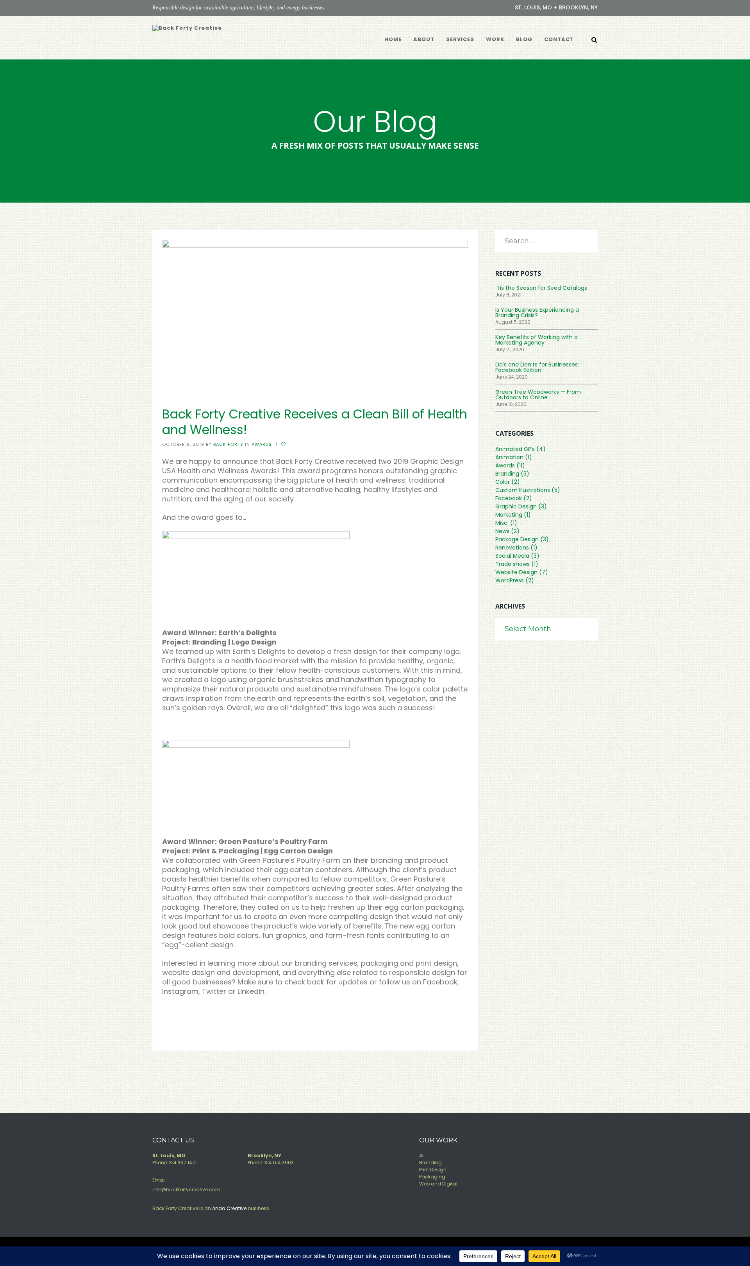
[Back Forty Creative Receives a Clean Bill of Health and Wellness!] (315, 315)
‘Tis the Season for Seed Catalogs (541, 288)
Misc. (502, 523)
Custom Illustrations (522, 490)
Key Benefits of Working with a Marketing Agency (536, 340)
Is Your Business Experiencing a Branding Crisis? (537, 312)
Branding (507, 474)
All (422, 1155)
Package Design (517, 539)
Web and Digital (438, 1183)
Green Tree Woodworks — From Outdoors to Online (538, 394)
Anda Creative (229, 1208)
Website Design (516, 572)
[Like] (284, 444)
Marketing (508, 515)
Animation (509, 457)
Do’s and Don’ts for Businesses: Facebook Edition (537, 367)
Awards (262, 444)
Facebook (508, 498)
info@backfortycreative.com (186, 1189)
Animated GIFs (515, 449)
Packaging (432, 1176)
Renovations (512, 547)
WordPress (509, 580)
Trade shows (512, 564)
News (502, 531)
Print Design (432, 1169)
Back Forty (228, 444)
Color (502, 482)
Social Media (512, 556)
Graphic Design (516, 506)
